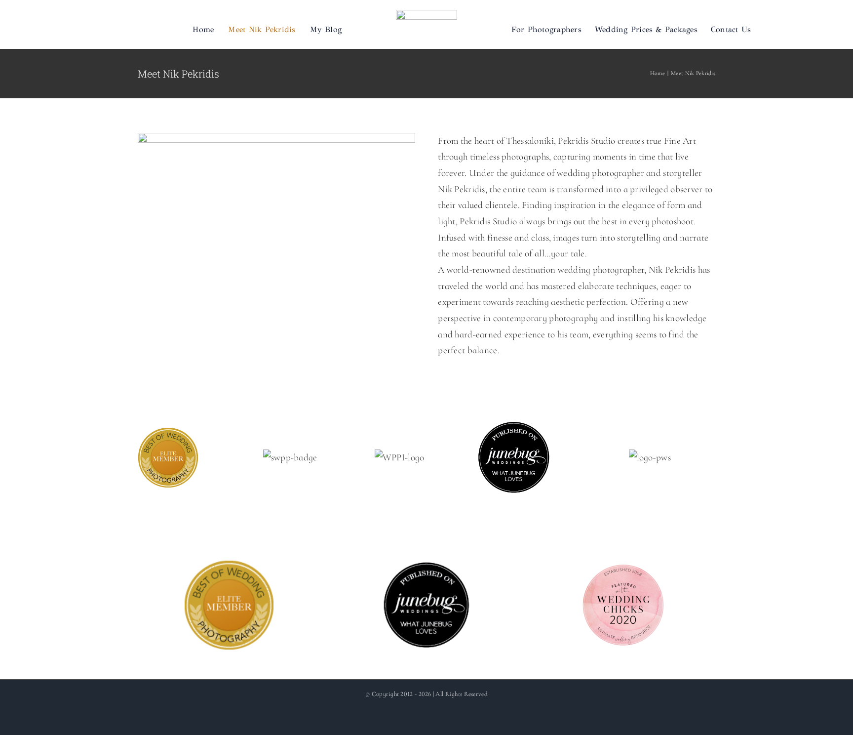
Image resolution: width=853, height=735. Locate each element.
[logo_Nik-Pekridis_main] (426, 14)
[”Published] (514, 428)
